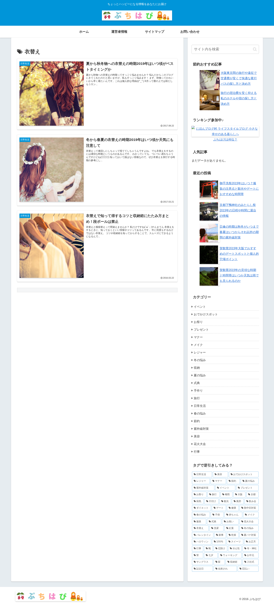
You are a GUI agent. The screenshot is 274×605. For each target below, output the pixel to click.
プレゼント (201, 329)
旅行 (197, 398)
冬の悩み (200, 360)
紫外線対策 (201, 428)
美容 (197, 436)
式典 (197, 383)
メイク (198, 344)
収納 (197, 367)
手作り (198, 390)
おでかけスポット (206, 314)
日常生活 (200, 405)
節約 (197, 421)
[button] (254, 49)
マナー (198, 337)
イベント (200, 306)
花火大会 (200, 444)
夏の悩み (200, 375)
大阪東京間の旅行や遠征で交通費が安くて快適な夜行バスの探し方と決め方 (239, 78)
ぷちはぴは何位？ (225, 139)
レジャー (200, 352)
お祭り (198, 322)
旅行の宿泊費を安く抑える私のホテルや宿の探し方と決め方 (239, 98)
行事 (197, 451)
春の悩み (200, 413)
